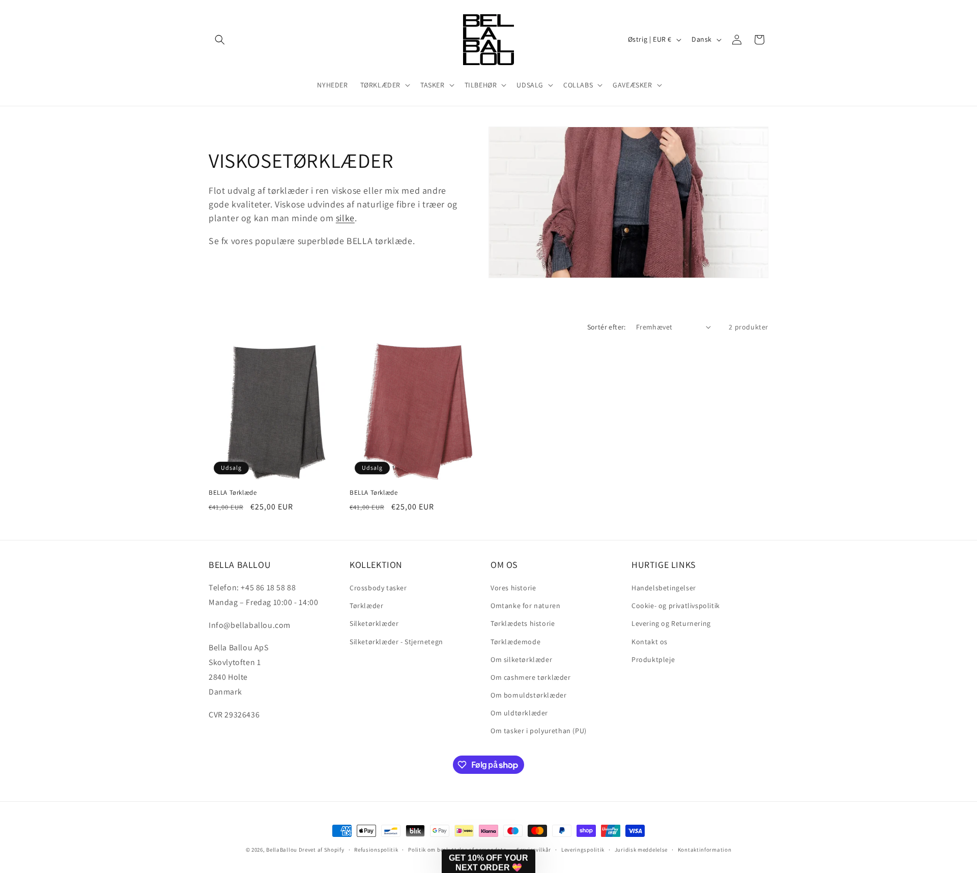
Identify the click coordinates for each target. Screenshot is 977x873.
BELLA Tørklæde (232, 493)
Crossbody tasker (378, 587)
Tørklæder (366, 605)
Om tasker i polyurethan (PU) (539, 730)
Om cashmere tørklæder (531, 677)
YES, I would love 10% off (679, 792)
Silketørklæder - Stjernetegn (396, 641)
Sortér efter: (606, 327)
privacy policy (689, 822)
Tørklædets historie (523, 623)
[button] (220, 39)
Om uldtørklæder (519, 712)
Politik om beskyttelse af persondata (457, 849)
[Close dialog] (964, 585)
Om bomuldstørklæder (528, 695)
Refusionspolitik (376, 849)
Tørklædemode (515, 641)
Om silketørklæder (521, 659)
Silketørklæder (374, 623)
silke (345, 218)
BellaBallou (281, 849)
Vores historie (513, 587)
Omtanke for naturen (525, 605)
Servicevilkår (533, 849)
